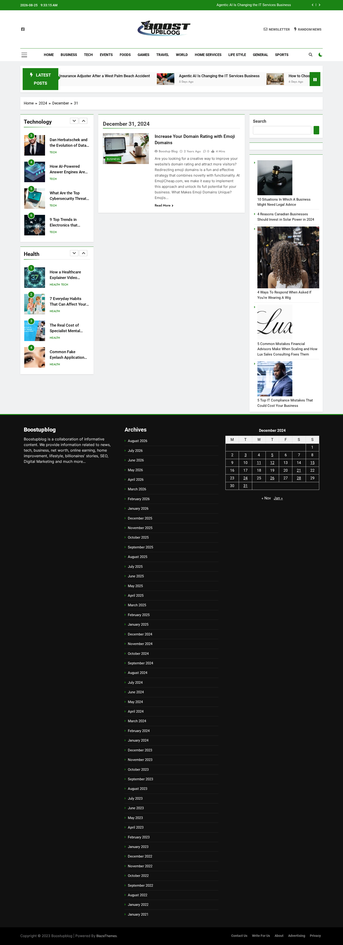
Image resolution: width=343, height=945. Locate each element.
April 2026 (136, 480)
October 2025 (138, 537)
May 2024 (135, 702)
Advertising (296, 936)
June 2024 (136, 692)
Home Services (208, 55)
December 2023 (140, 750)
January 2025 (138, 624)
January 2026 (138, 508)
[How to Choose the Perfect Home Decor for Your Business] (251, 79)
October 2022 (138, 876)
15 (312, 462)
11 (259, 462)
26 (272, 478)
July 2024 (135, 682)
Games (143, 55)
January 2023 (138, 847)
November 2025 (140, 528)
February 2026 (139, 499)
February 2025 (139, 615)
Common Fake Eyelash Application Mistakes (67, 358)
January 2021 (138, 914)
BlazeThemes (106, 936)
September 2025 (140, 547)
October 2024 (138, 654)
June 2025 (136, 576)
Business (69, 55)
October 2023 (138, 769)
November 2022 (140, 866)
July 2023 (135, 798)
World (182, 55)
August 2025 (137, 557)
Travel (162, 55)
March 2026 (137, 489)
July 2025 (135, 567)
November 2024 (140, 644)
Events (106, 55)
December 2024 (140, 634)
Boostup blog (168, 151)
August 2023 (137, 789)
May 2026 (135, 470)
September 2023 (140, 779)
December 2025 (140, 518)
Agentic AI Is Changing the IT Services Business (254, 5)
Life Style (237, 55)
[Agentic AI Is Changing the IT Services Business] (142, 79)
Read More (163, 205)
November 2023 (140, 760)
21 (299, 470)
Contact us (239, 936)
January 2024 (138, 740)
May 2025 (135, 586)
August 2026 (137, 441)
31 (245, 486)
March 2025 (137, 605)
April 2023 (136, 827)
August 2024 (137, 673)
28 (299, 478)
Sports (281, 55)
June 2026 (136, 460)
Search (259, 121)
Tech (88, 55)
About (279, 936)
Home (49, 55)
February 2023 (139, 837)
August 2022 (137, 895)
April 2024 (136, 711)
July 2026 (135, 451)
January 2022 (138, 905)
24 (245, 478)
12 (272, 462)
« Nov (266, 498)
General (260, 55)
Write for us (261, 936)
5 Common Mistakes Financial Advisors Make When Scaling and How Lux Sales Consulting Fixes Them (287, 349)
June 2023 (136, 808)
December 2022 (140, 856)
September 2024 (140, 663)
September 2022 (140, 885)
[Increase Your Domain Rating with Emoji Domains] (126, 148)
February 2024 (139, 731)
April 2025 (136, 595)
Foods (125, 55)
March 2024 (137, 721)
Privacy (315, 936)
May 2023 (135, 818)
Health (55, 284)
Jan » (278, 498)
